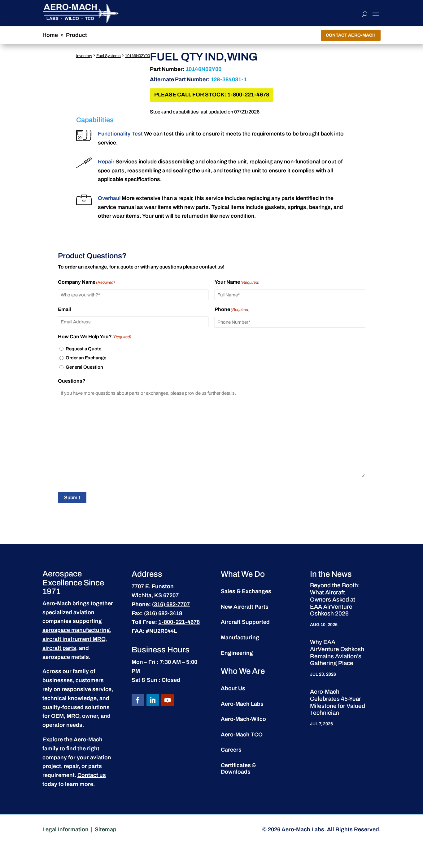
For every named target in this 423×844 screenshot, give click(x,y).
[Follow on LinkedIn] (152, 700)
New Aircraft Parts (244, 607)
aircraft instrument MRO (73, 639)
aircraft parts (59, 648)
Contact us (91, 775)
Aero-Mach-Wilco (243, 719)
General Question (84, 367)
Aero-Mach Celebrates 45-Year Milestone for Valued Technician (337, 702)
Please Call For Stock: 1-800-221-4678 (211, 95)
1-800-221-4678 (179, 622)
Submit (72, 497)
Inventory (84, 56)
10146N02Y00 (137, 56)
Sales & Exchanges (246, 591)
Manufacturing (240, 637)
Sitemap (105, 829)
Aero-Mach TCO (242, 734)
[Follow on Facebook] (138, 700)
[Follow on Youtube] (167, 700)
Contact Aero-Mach (351, 35)
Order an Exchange (86, 357)
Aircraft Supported (245, 622)
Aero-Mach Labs (242, 704)
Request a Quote (83, 348)
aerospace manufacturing (76, 630)
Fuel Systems (108, 56)
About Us (233, 688)
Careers (231, 750)
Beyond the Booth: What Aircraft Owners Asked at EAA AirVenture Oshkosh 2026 (335, 599)
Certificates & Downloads (238, 768)
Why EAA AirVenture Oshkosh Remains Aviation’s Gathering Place (337, 652)
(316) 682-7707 (171, 604)
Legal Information (65, 829)
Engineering (237, 653)
